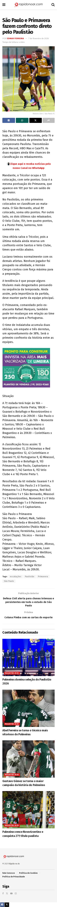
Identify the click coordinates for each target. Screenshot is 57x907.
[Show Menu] (3, 4)
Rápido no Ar (14, 864)
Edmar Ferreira (15, 38)
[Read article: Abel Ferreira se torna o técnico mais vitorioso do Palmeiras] (28, 708)
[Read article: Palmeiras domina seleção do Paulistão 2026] (28, 657)
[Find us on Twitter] (7, 893)
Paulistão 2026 (12, 673)
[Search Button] (53, 4)
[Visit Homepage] (28, 5)
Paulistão (29, 576)
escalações (15, 576)
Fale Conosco (8, 873)
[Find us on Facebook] (3, 893)
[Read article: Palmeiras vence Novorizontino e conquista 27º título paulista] (28, 809)
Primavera (43, 576)
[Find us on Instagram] (16, 893)
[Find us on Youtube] (11, 893)
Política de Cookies (28, 873)
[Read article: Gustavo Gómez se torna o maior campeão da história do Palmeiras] (28, 759)
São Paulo (9, 581)
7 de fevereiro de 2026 (38, 38)
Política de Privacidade (13, 877)
